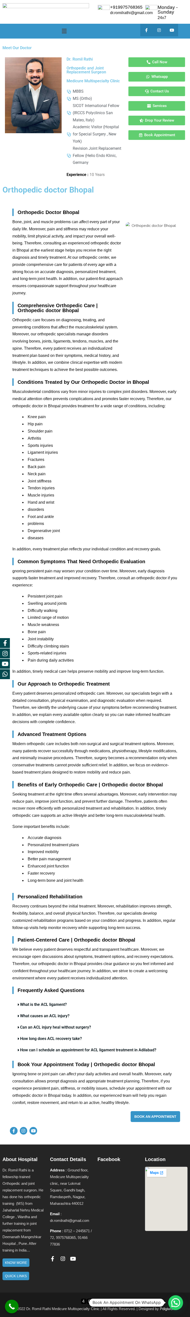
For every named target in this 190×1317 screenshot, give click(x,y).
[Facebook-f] (146, 30)
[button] (64, 31)
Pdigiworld (168, 1309)
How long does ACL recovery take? (51, 1038)
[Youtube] (172, 30)
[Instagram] (159, 30)
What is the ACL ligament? (43, 1004)
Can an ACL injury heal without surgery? (55, 1027)
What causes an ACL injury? (45, 1016)
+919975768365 (126, 7)
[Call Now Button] (12, 1306)
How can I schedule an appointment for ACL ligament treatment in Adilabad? (88, 1050)
